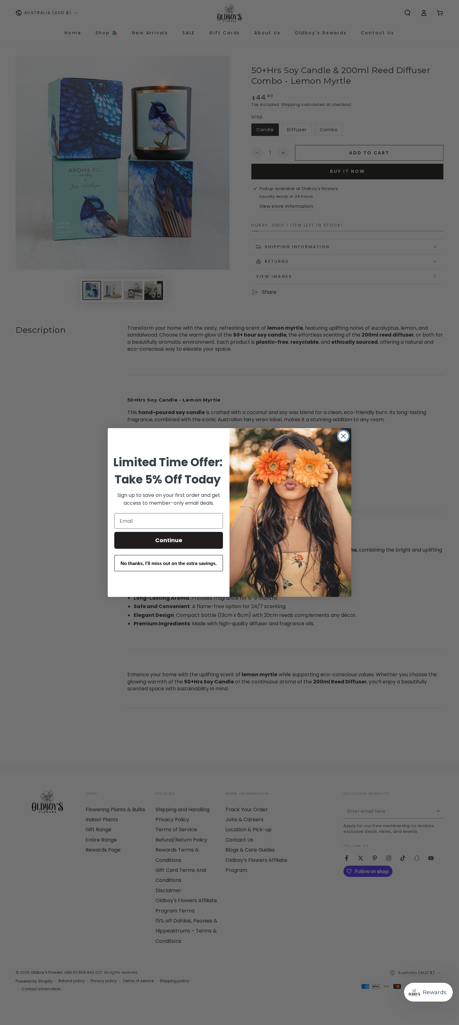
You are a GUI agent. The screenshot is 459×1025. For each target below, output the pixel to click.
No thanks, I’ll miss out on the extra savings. (169, 563)
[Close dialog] (343, 436)
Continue (168, 540)
